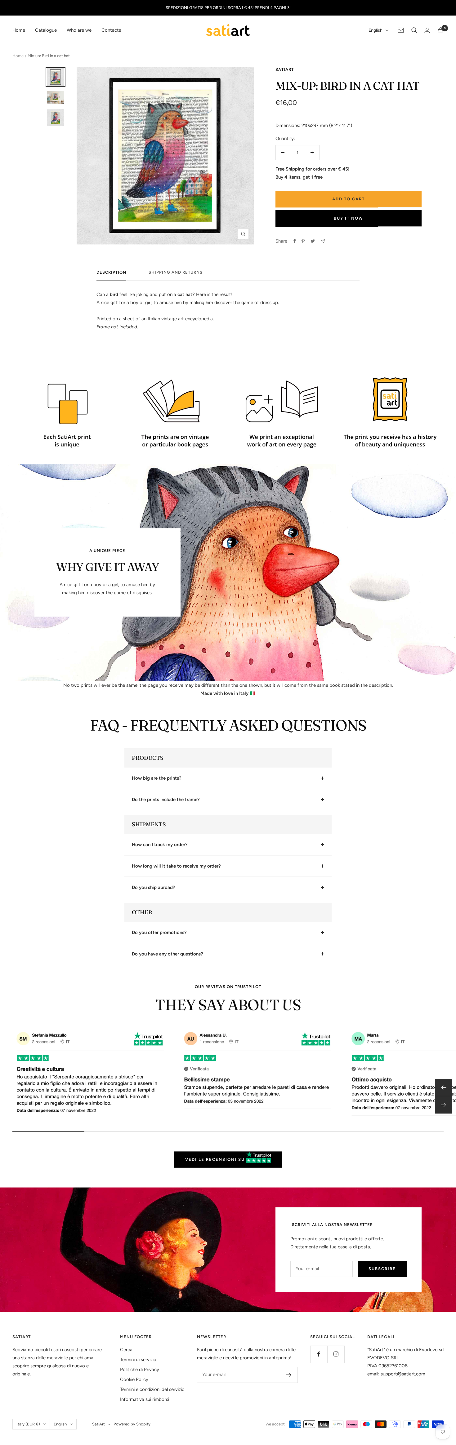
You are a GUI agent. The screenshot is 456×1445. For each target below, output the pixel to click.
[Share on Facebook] (294, 241)
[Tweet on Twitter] (312, 241)
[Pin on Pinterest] (303, 241)
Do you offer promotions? (159, 932)
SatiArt (284, 69)
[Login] (427, 30)
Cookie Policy (134, 1379)
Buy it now (348, 218)
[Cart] (440, 30)
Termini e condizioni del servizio (152, 1389)
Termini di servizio (138, 1359)
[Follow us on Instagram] (335, 1354)
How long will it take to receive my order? (176, 866)
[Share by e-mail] (323, 241)
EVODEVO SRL (383, 1358)
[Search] (414, 30)
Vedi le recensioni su (215, 1159)
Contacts (111, 30)
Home (18, 30)
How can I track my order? (160, 844)
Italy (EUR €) (28, 1424)
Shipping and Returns (176, 272)
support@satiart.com (403, 1374)
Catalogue (46, 30)
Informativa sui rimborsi (144, 1399)
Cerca (126, 1349)
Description (111, 272)
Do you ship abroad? (153, 887)
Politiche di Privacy (139, 1369)
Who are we (79, 30)
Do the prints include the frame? (166, 799)
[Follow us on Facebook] (318, 1354)
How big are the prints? (156, 778)
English (375, 30)
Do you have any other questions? (167, 954)
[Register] (289, 1375)
